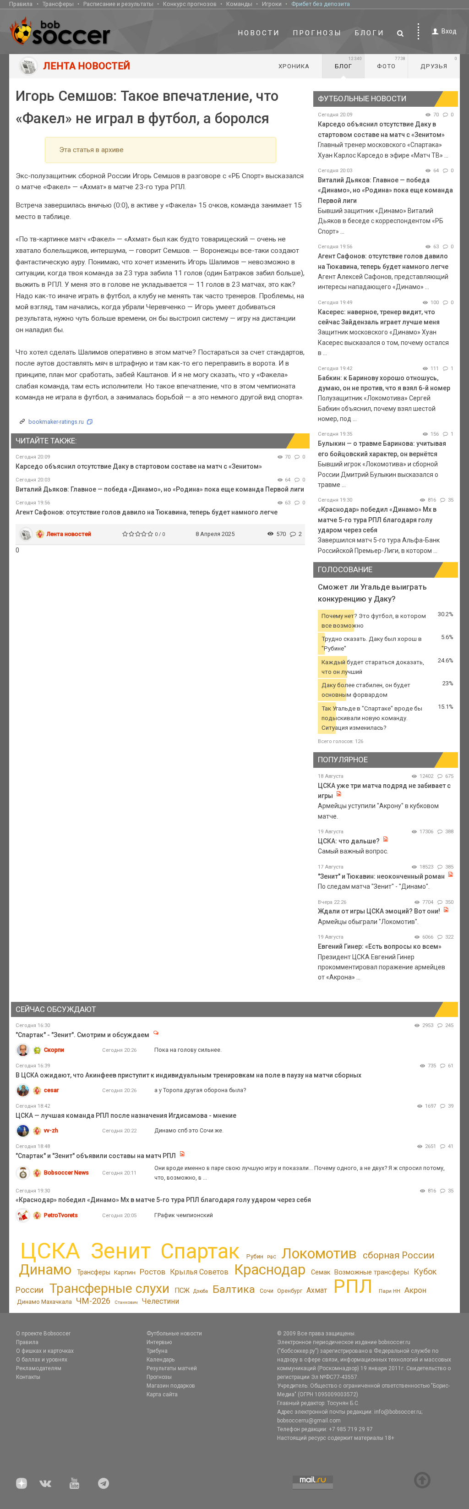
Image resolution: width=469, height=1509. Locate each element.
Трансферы (58, 3)
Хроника (294, 66)
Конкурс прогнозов (190, 3)
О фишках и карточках (45, 1351)
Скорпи (54, 1049)
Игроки (272, 3)
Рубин (254, 1256)
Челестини (160, 1301)
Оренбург (289, 1291)
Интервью (159, 1342)
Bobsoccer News (66, 1172)
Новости (259, 33)
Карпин (125, 1272)
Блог (348, 63)
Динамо (45, 1269)
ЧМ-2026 (93, 1301)
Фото (391, 63)
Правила (21, 3)
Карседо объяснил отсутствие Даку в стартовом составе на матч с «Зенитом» (139, 466)
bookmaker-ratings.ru (56, 421)
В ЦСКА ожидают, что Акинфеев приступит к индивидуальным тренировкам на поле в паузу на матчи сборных (188, 1075)
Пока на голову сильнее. (188, 1049)
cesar (51, 1090)
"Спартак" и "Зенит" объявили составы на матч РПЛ (96, 1155)
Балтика (234, 1289)
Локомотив (319, 1253)
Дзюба (200, 1291)
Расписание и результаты (118, 3)
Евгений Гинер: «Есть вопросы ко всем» (380, 946)
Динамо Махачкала (44, 1301)
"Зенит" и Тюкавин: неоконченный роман (381, 876)
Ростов (152, 1271)
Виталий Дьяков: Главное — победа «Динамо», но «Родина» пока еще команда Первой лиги (160, 489)
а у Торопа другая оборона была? (200, 1090)
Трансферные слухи (109, 1288)
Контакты (28, 1377)
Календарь (161, 1359)
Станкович (126, 1302)
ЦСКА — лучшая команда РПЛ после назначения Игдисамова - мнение (126, 1115)
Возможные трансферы (371, 1272)
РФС (271, 1256)
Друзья (439, 63)
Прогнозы (317, 33)
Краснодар (269, 1269)
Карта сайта (162, 1394)
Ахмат (316, 1290)
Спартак (200, 1251)
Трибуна (157, 1351)
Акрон (415, 1290)
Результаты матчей (172, 1368)
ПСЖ (182, 1290)
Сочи (266, 1290)
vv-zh (51, 1130)
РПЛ (352, 1286)
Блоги (369, 33)
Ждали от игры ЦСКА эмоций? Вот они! (379, 911)
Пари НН (389, 1291)
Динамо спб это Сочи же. (189, 1130)
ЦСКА (50, 1251)
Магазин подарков (171, 1386)
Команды (239, 3)
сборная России (398, 1255)
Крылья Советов (199, 1272)
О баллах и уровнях (41, 1359)
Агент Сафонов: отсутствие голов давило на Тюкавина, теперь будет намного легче (147, 512)
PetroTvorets (61, 1215)
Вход (449, 31)
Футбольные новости (174, 1333)
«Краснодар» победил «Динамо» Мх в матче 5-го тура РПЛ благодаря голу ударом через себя (377, 520)
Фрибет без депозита (320, 3)
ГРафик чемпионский (183, 1215)
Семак (320, 1272)
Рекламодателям (38, 1368)
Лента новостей (69, 533)
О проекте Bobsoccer (43, 1333)
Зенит (121, 1251)
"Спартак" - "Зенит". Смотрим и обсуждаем (82, 1035)
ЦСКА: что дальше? (349, 841)
